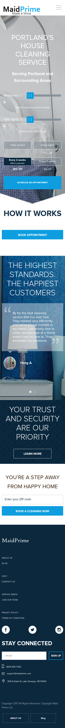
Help (4, 576)
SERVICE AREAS (10, 594)
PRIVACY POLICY (10, 613)
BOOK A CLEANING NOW (32, 511)
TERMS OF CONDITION (13, 618)
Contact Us (8, 582)
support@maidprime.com (19, 674)
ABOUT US (7, 558)
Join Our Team (10, 600)
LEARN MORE (33, 453)
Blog (5, 563)
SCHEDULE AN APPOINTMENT (32, 183)
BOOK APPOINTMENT (32, 235)
